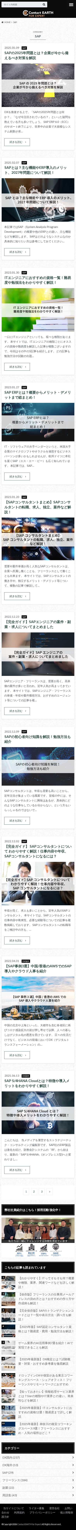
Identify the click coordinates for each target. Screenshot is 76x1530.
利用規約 (19, 1512)
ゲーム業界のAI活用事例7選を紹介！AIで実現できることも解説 (45, 1345)
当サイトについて (13, 1508)
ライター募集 (36, 1508)
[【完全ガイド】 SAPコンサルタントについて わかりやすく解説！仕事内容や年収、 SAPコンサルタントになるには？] (38, 903)
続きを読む (16, 141)
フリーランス (14, 1480)
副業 (8, 1487)
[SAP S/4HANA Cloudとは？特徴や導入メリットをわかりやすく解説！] (38, 1132)
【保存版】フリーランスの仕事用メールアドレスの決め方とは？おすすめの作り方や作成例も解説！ (46, 1298)
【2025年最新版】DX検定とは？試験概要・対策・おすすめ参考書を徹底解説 (44, 1361)
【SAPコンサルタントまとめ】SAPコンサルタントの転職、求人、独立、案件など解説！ (37, 507)
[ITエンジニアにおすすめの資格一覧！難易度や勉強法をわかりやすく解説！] (38, 329)
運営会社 (54, 1508)
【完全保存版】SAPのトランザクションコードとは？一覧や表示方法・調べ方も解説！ (46, 1315)
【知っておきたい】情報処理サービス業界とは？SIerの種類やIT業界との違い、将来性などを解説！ (46, 1396)
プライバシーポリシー (42, 1512)
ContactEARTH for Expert (29, 1524)
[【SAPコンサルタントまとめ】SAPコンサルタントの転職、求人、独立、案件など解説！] (38, 558)
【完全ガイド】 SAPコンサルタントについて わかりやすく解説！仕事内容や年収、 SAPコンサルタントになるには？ (38, 851)
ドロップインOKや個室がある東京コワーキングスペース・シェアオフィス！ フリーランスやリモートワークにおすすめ (45, 1380)
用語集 (9, 1495)
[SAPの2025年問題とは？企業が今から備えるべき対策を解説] (38, 104)
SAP (7, 1472)
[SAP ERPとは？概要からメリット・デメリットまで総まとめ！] (38, 439)
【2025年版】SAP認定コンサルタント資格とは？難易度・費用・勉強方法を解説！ (46, 1329)
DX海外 (10, 1465)
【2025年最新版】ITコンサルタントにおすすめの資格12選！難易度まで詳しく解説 (45, 1412)
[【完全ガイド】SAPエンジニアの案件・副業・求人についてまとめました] (38, 673)
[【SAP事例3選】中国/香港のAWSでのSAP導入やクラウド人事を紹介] (38, 1017)
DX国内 (11, 1457)
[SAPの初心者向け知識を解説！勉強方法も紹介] (38, 783)
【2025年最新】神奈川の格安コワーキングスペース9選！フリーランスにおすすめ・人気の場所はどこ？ (45, 1428)
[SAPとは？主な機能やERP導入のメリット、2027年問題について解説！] (38, 219)
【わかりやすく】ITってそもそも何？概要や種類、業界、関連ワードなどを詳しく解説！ (46, 1282)
